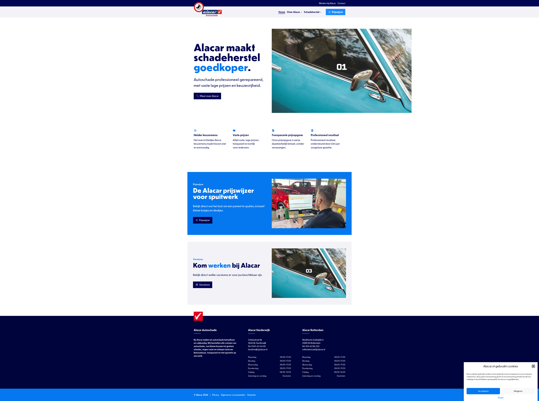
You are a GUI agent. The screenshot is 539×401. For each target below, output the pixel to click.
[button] (533, 366)
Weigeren (518, 391)
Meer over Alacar (209, 96)
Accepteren (483, 391)
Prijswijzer (337, 12)
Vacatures (204, 284)
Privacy (500, 397)
